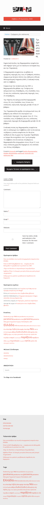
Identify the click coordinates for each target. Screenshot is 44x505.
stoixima (6, 353)
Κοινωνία (13, 151)
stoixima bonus (8, 356)
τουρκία (22, 341)
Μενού (8, 28)
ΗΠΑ (16, 326)
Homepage (6, 428)
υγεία (27, 340)
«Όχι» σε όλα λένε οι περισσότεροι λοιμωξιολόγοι (19, 268)
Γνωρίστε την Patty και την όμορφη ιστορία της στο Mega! (20, 290)
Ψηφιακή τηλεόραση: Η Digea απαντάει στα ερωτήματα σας (20, 297)
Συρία (9, 332)
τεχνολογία (14, 341)
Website (7, 227)
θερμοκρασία (13, 153)
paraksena (8, 319)
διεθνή (19, 332)
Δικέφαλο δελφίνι (22, 162)
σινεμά (8, 341)
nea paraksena (21, 316)
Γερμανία (13, 322)
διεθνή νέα (26, 332)
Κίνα (5, 329)
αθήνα (14, 332)
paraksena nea (18, 319)
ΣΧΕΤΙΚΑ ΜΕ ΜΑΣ (8, 426)
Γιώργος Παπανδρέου (22, 322)
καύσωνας (21, 153)
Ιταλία (38, 325)
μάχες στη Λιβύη (12, 334)
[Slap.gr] (22, 9)
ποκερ (6, 358)
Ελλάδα (6, 153)
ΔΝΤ (31, 322)
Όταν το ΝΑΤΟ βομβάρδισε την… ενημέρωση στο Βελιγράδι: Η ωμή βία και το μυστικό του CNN (19, 265)
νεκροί (12, 337)
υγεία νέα (33, 341)
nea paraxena (30, 316)
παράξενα (26, 337)
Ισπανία (34, 325)
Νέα (12, 155)
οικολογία (18, 337)
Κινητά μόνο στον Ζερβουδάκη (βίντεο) (22, 293)
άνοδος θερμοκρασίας (30, 151)
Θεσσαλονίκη (22, 326)
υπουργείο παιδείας (9, 343)
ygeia (8, 322)
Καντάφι (9, 329)
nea (15, 316)
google (12, 316)
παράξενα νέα (36, 493)
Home (7, 34)
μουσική (20, 334)
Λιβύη (14, 329)
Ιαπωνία (29, 326)
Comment (7, 189)
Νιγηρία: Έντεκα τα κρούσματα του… (22, 169)
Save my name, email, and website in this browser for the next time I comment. (30, 239)
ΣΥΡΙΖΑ (5, 332)
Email (6, 219)
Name (6, 211)
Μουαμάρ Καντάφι (23, 329)
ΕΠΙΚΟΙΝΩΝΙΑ (7, 423)
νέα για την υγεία (28, 334)
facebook (6, 316)
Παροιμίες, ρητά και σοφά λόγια (28, 301)
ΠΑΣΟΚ (36, 329)
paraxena (28, 319)
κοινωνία (28, 153)
